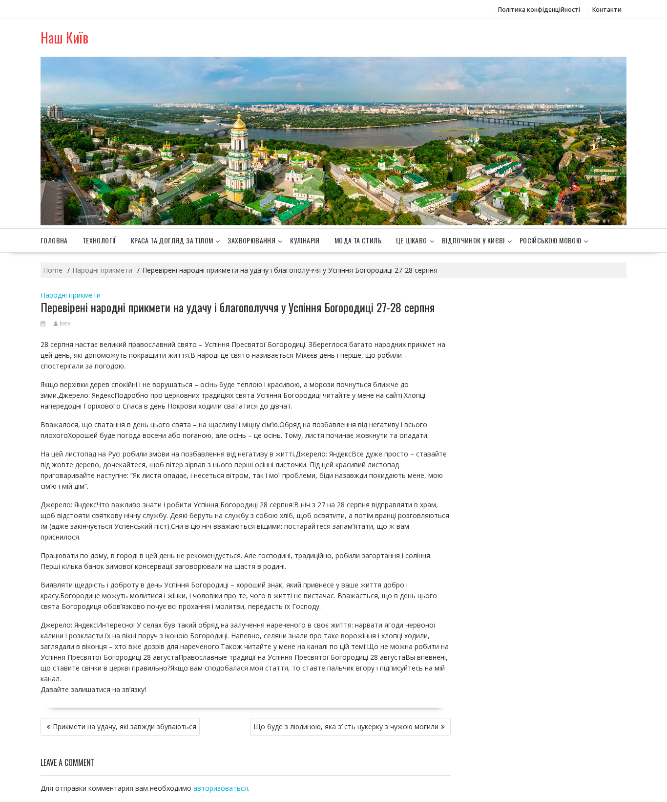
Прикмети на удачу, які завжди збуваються (124, 726)
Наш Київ (64, 37)
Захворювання (251, 240)
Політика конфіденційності (539, 9)
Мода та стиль (357, 240)
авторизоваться (220, 788)
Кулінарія (305, 240)
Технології (99, 240)
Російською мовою (550, 240)
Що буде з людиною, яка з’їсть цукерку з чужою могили (345, 726)
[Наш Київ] (333, 222)
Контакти (607, 9)
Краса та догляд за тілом (172, 240)
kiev (65, 323)
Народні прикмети (71, 295)
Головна (54, 240)
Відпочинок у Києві (473, 240)
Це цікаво (411, 240)
